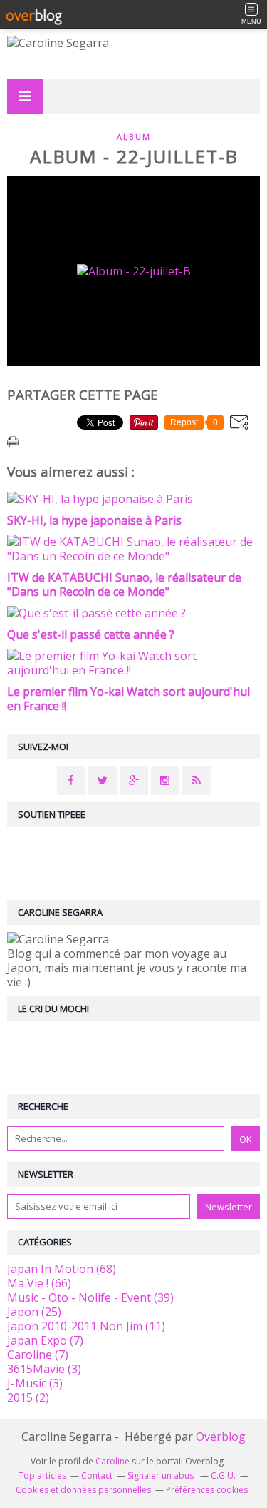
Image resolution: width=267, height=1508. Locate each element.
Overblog (221, 1436)
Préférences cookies (207, 1490)
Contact (96, 1475)
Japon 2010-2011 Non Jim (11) (86, 1326)
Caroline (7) (37, 1354)
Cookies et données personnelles (83, 1490)
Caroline (112, 1461)
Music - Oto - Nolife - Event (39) (90, 1297)
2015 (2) (28, 1397)
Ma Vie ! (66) (39, 1283)
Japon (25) (34, 1312)
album (134, 136)
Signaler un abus (161, 1475)
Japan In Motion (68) (61, 1269)
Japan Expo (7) (45, 1340)
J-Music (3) (35, 1383)
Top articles (42, 1475)
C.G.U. (223, 1475)
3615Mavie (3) (44, 1369)
